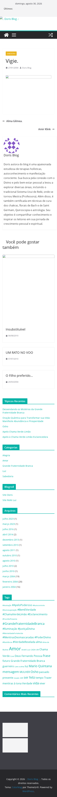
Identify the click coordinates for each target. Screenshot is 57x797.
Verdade (27, 683)
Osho (5, 426)
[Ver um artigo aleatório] (50, 35)
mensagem (11, 672)
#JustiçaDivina (26, 628)
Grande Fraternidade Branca (18, 465)
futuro (6, 661)
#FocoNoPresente (10, 619)
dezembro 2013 (11, 539)
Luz (4, 471)
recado (16, 678)
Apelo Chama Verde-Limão (17, 431)
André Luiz (26, 650)
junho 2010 (8, 571)
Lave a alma (19, 666)
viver (42, 683)
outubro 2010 (10, 555)
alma (39, 642)
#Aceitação (7, 605)
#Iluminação (10, 628)
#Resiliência (7, 642)
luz (26, 666)
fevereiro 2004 (10, 581)
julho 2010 (8, 565)
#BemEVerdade (26, 609)
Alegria (6, 455)
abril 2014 (8, 534)
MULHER (25, 672)
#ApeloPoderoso (22, 605)
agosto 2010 (9, 560)
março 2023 (9, 523)
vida (36, 683)
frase (46, 656)
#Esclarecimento (38, 614)
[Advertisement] (15, 730)
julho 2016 (8, 529)
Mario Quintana (40, 666)
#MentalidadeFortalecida (13, 633)
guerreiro (8, 666)
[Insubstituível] (28, 257)
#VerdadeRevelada (24, 642)
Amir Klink (44, 129)
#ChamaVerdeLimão (15, 614)
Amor (5, 460)
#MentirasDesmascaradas (18, 637)
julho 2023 (8, 518)
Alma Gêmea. (14, 121)
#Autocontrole (39, 605)
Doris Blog (26, 67)
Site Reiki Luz (9, 500)
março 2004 (9, 576)
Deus (18, 656)
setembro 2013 (10, 544)
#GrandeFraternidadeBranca (23, 623)
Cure (12, 656)
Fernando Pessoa (32, 656)
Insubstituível (15, 329)
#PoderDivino (43, 637)
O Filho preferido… (19, 375)
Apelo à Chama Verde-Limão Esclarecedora (25, 436)
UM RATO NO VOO (19, 352)
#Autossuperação (10, 610)
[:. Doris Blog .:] (9, 19)
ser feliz (29, 677)
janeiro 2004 (9, 586)
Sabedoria (11, 53)
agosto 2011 (9, 550)
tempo (40, 677)
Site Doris (8, 494)
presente (8, 677)
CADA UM (35, 650)
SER (21, 678)
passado (44, 672)
